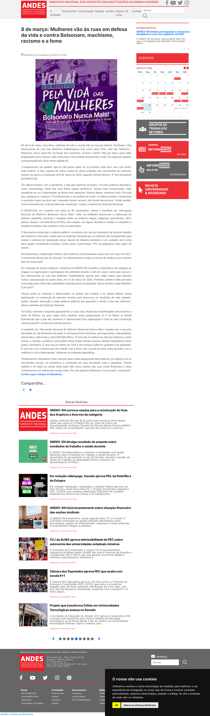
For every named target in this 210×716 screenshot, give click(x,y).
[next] (188, 68)
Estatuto (55, 703)
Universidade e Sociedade (32, 703)
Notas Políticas (79, 696)
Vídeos (103, 696)
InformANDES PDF (28, 693)
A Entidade (57, 690)
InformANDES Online (30, 696)
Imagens (103, 700)
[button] (184, 49)
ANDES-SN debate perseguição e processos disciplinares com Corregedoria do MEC (163, 33)
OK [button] (116, 705)
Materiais (104, 703)
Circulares (77, 693)
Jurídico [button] (110, 11)
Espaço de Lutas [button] (122, 13)
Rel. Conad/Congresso (82, 700)
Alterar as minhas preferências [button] (140, 705)
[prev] (185, 68)
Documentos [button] (69, 11)
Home (24, 690)
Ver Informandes (178, 174)
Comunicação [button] (86, 11)
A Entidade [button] (55, 13)
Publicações (26, 700)
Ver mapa (82, 664)
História (55, 696)
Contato (137, 11)
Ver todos (181, 154)
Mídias (103, 690)
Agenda (99, 11)
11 (80, 639)
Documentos (79, 690)
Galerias (103, 693)
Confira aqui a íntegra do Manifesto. (41, 374)
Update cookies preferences (16, 714)
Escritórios (56, 700)
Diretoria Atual (58, 693)
